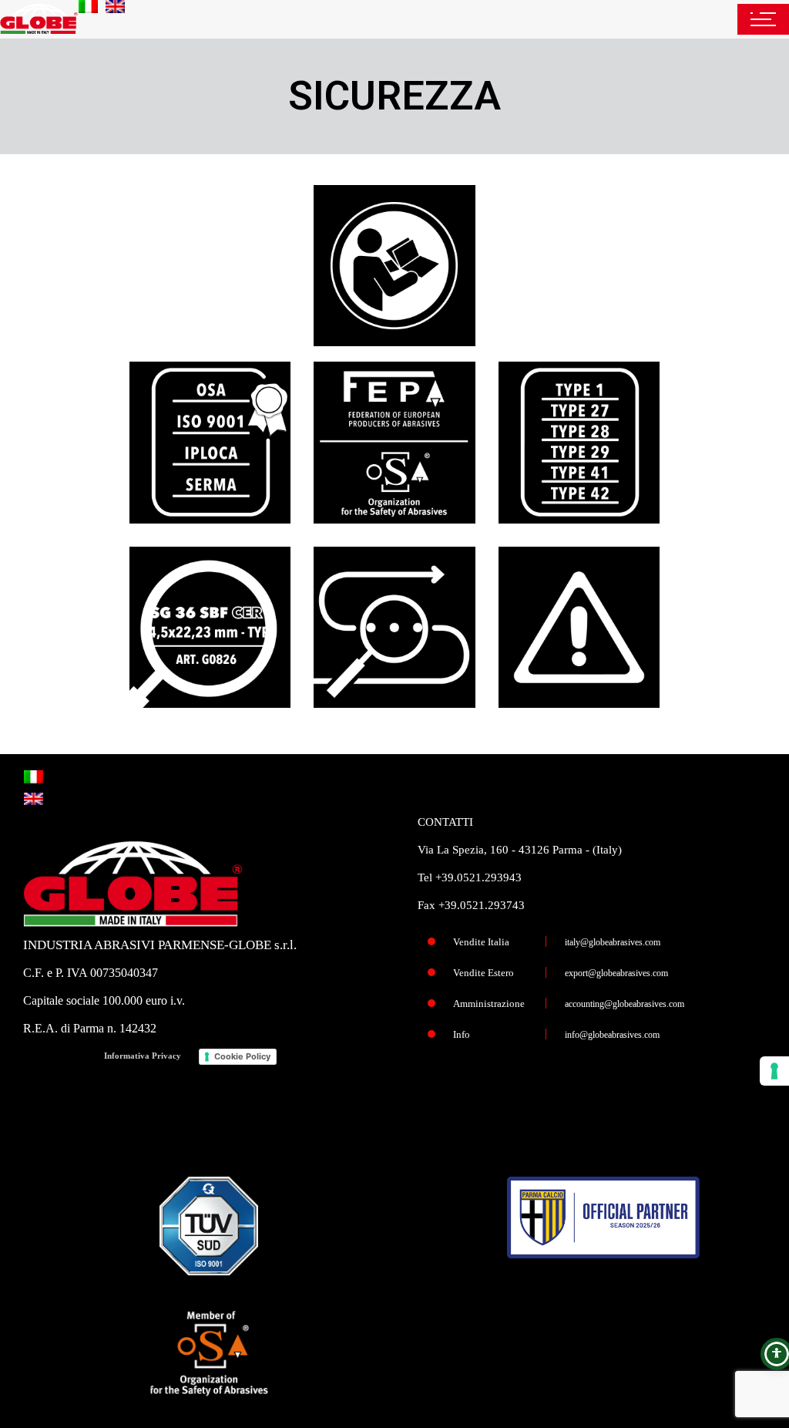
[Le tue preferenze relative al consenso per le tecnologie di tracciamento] (774, 1071)
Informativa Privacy (142, 1055)
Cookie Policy (242, 1056)
